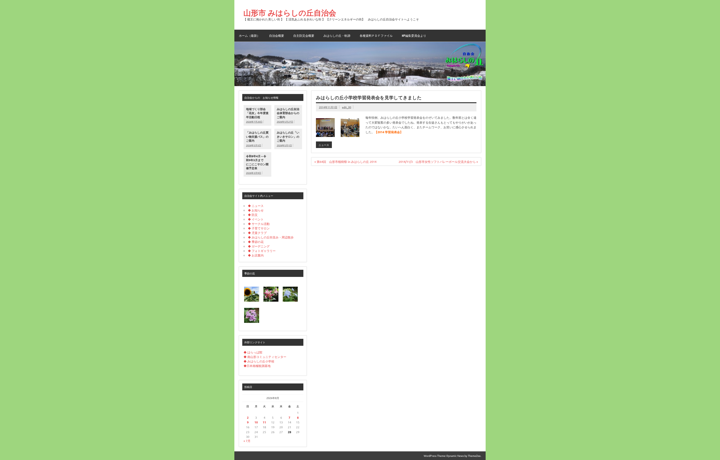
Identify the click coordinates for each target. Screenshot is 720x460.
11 (264, 422)
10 (256, 422)
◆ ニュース (256, 205)
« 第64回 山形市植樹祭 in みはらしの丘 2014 (345, 161)
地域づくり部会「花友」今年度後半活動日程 (257, 113)
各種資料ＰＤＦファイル (376, 36)
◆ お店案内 (256, 255)
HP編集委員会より (414, 36)
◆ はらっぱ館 (253, 352)
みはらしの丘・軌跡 (336, 36)
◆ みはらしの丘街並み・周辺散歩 (271, 237)
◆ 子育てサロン (259, 228)
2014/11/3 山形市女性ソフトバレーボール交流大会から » (438, 161)
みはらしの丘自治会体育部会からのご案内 (288, 113)
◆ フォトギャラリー (262, 251)
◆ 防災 (253, 214)
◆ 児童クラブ (257, 233)
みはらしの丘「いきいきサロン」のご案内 (288, 136)
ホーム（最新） (249, 36)
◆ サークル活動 (259, 223)
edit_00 (346, 107)
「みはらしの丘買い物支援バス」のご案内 (257, 136)
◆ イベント (256, 219)
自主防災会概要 (303, 36)
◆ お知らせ (256, 210)
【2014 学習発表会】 (388, 132)
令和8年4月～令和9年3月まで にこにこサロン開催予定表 (257, 162)
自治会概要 (276, 36)
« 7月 (247, 441)
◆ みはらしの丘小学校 (259, 361)
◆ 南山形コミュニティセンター (265, 357)
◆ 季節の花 (256, 242)
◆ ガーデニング (259, 246)
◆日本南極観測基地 (257, 366)
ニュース (324, 145)
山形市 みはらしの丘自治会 (289, 12)
